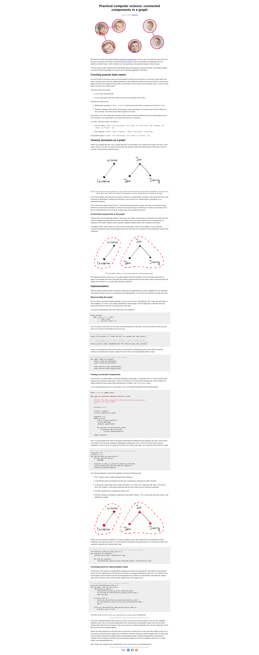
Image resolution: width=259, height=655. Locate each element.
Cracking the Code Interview (127, 59)
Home (123, 650)
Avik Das (135, 15)
